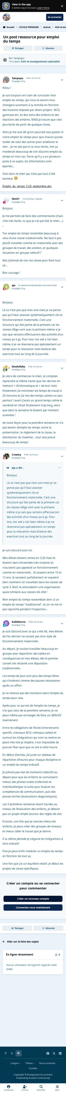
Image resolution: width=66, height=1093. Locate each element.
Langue (15, 1063)
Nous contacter (47, 1063)
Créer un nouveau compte (33, 898)
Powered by (33, 1077)
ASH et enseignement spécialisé (40, 61)
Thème (29, 1063)
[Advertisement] (33, 1011)
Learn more (7, 6)
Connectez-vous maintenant (33, 907)
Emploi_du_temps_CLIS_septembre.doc (27, 186)
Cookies (33, 1068)
